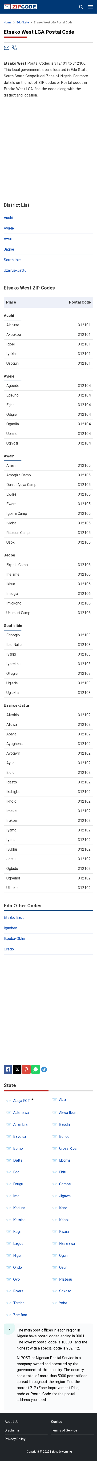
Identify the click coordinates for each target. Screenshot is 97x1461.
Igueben (10, 928)
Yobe (63, 1303)
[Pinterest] (26, 1069)
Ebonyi (64, 1160)
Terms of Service (64, 1430)
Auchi (8, 217)
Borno (18, 1148)
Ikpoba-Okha (14, 938)
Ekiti (62, 1172)
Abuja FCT (21, 1101)
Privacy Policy (15, 1439)
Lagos (18, 1243)
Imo (16, 1196)
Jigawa (65, 1196)
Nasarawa (67, 1243)
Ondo (17, 1267)
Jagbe (9, 249)
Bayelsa (19, 1136)
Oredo (9, 949)
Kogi (16, 1231)
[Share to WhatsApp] (35, 1069)
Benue (64, 1136)
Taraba (18, 1303)
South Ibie (12, 260)
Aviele (9, 228)
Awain (8, 239)
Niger (17, 1255)
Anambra (20, 1124)
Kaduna (19, 1208)
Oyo (16, 1279)
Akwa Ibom (68, 1112)
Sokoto (65, 1291)
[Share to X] (17, 1069)
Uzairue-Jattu (15, 270)
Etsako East (14, 917)
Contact (57, 1422)
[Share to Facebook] (8, 1069)
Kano (63, 1208)
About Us (12, 1422)
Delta (17, 1160)
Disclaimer (13, 1430)
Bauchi (64, 1124)
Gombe (65, 1184)
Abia (62, 1099)
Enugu (18, 1184)
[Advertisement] (48, 150)
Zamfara (20, 1315)
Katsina (19, 1220)
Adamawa (21, 1112)
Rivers (18, 1291)
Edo (16, 1172)
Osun (63, 1267)
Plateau (65, 1279)
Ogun (63, 1255)
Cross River (68, 1148)
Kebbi (64, 1220)
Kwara (64, 1231)
